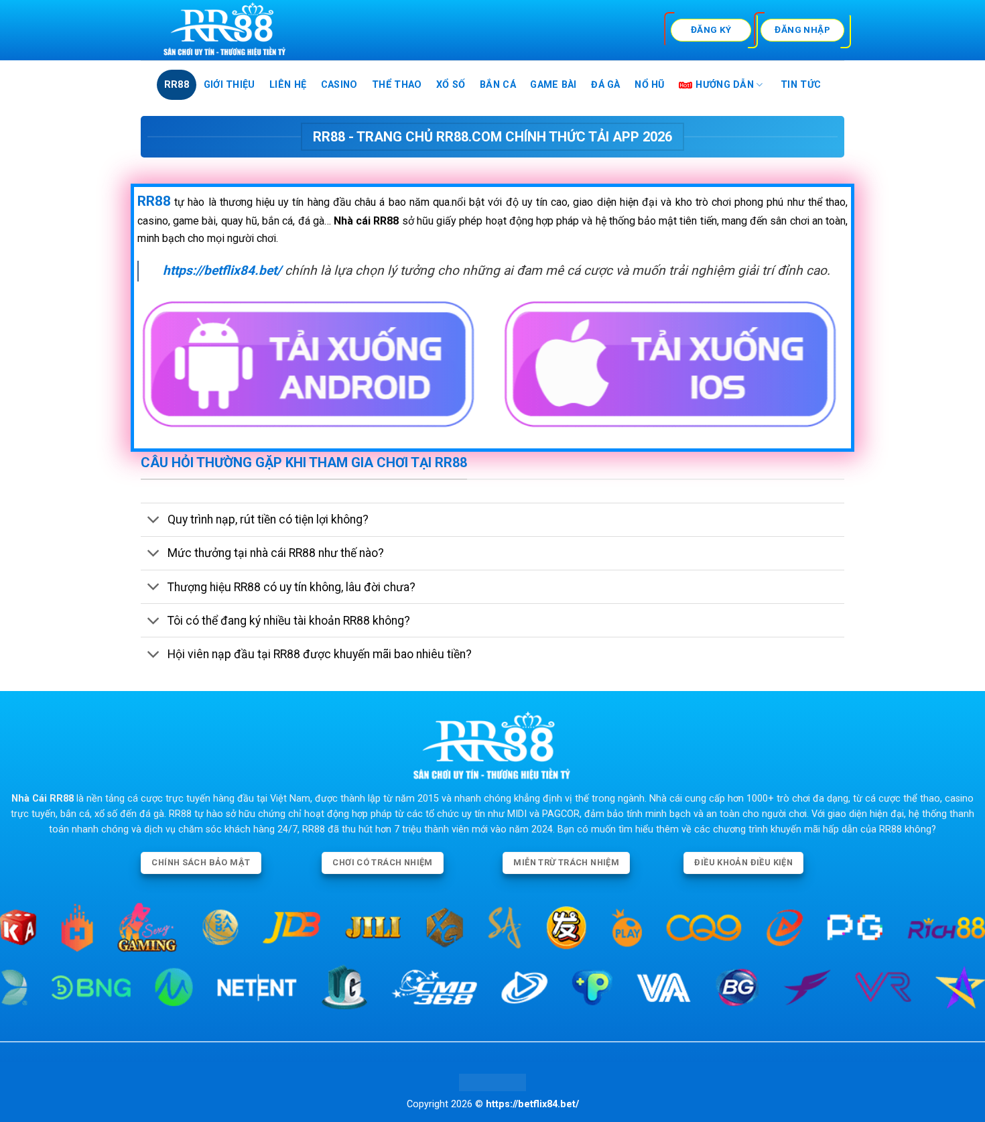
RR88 (176, 84)
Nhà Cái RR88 (42, 798)
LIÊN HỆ (287, 84)
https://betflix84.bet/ (222, 270)
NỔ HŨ (649, 84)
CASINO (339, 84)
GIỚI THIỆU (229, 84)
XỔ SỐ (450, 84)
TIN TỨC (801, 84)
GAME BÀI (553, 84)
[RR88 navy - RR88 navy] (269, 30)
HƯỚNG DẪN (725, 84)
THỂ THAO (396, 84)
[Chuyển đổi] (154, 521)
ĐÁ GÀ (605, 84)
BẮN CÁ (498, 84)
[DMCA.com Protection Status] (492, 1082)
